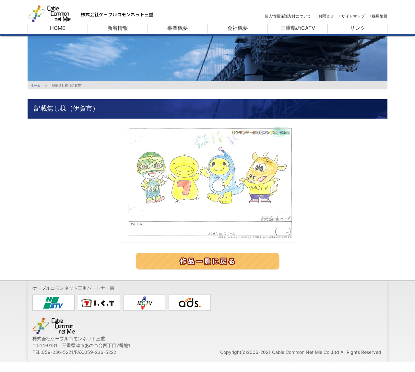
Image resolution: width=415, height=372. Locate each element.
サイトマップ (352, 16)
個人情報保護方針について (288, 16)
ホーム (36, 85)
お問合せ (326, 16)
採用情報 (379, 16)
